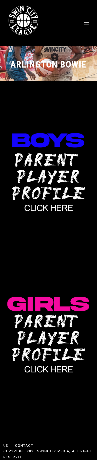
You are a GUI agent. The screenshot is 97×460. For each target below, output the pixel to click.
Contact (24, 446)
